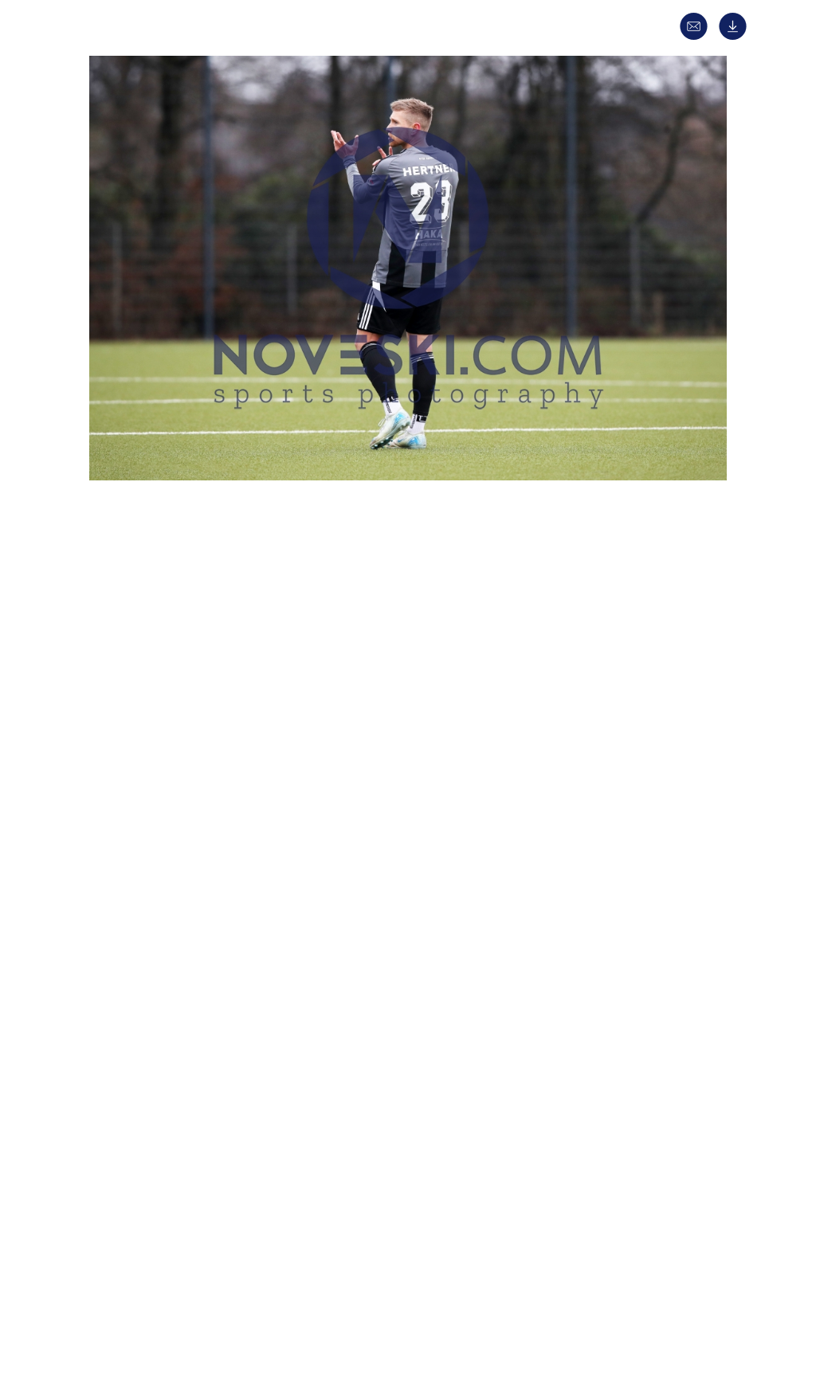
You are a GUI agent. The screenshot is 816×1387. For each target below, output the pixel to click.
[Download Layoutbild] (737, 36)
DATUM (128, 663)
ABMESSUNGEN (149, 927)
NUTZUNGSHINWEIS (161, 1011)
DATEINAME (140, 955)
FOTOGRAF (138, 870)
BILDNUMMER (145, 983)
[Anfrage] (698, 36)
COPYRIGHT (140, 898)
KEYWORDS (139, 842)
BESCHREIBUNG (150, 692)
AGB (645, 1296)
